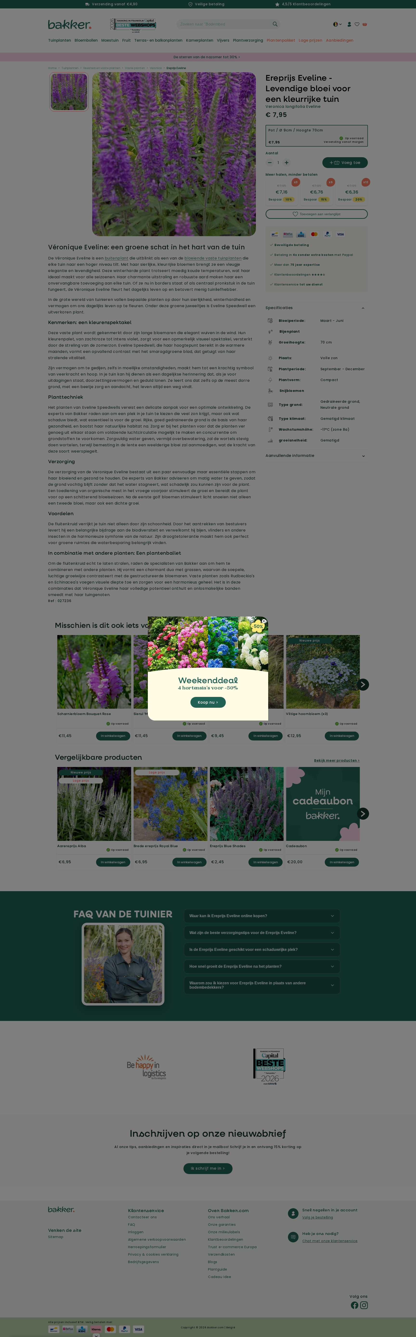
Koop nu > (208, 702)
